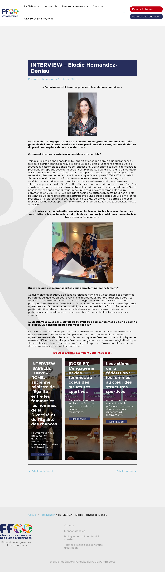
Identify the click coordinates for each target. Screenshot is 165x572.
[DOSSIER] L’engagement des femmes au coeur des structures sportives (81, 377)
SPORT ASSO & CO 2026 (38, 19)
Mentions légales (74, 531)
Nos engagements (73, 6)
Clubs (96, 6)
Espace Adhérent (143, 9)
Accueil (32, 514)
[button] (86, 6)
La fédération (32, 6)
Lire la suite (41, 454)
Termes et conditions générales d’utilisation (83, 546)
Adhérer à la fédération (146, 16)
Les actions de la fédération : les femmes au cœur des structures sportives (119, 377)
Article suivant (126, 471)
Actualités (51, 6)
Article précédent (40, 471)
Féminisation (47, 514)
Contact (69, 525)
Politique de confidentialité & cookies (81, 538)
